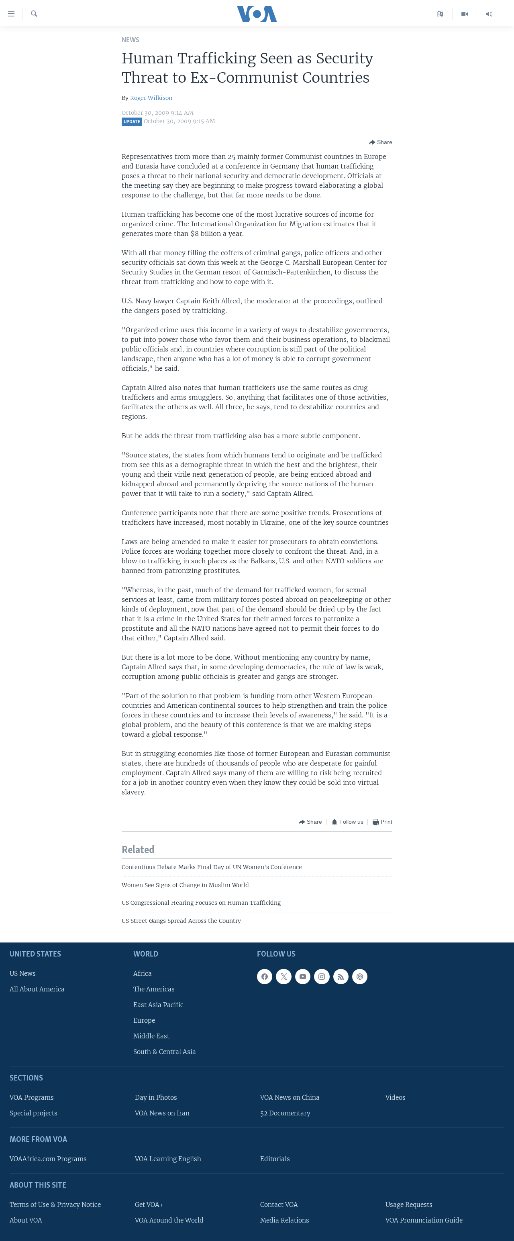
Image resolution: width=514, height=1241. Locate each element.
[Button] (380, 142)
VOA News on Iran (162, 1113)
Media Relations (284, 1220)
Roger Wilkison (151, 98)
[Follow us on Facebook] (264, 976)
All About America (37, 989)
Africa (142, 973)
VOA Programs (32, 1097)
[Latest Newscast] (489, 14)
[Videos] (465, 14)
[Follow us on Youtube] (302, 976)
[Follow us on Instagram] (321, 976)
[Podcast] (359, 976)
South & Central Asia (164, 1052)
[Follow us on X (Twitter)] (283, 976)
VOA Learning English (168, 1159)
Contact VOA (279, 1205)
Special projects (33, 1113)
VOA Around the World (169, 1220)
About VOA (26, 1220)
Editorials (275, 1159)
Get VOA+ (149, 1205)
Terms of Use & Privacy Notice (55, 1205)
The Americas (154, 989)
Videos (396, 1097)
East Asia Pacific (158, 1005)
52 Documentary (285, 1113)
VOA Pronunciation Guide (424, 1220)
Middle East (151, 1036)
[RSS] (341, 976)
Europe (144, 1020)
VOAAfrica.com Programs (48, 1159)
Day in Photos (156, 1097)
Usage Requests (409, 1205)
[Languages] (440, 14)
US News (23, 973)
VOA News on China (290, 1097)
